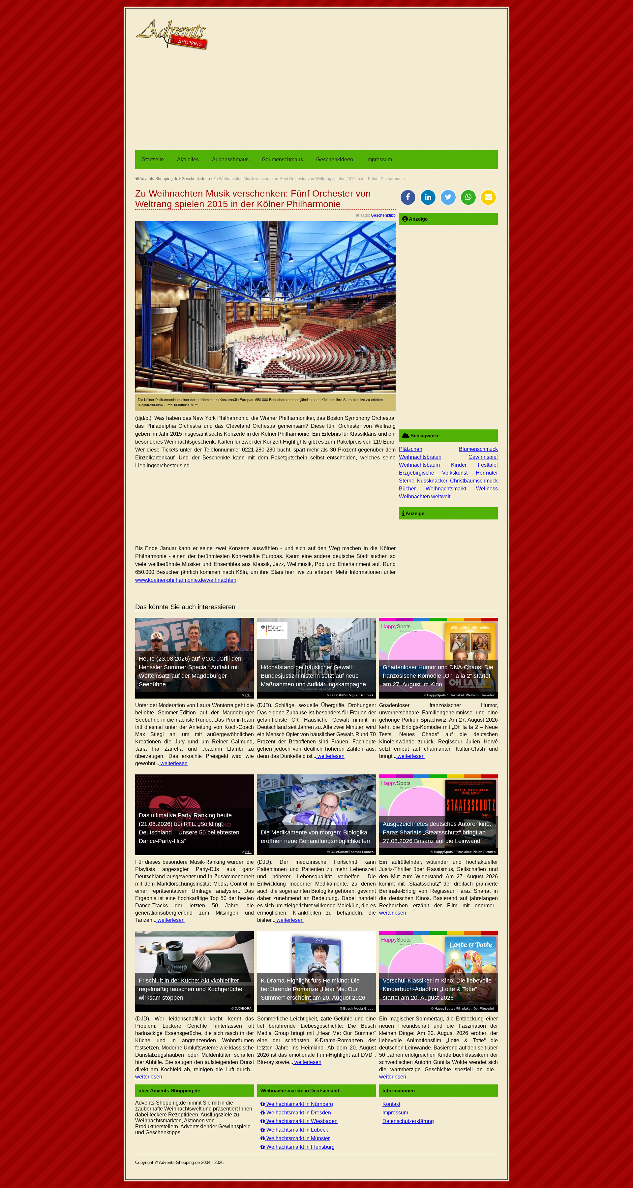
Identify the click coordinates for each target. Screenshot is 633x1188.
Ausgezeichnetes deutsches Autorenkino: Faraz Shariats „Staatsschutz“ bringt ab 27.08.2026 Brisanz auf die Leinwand (437, 832)
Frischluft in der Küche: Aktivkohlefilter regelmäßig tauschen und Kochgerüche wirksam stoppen (190, 989)
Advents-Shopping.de (158, 178)
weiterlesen (173, 763)
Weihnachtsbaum (419, 465)
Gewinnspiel (483, 457)
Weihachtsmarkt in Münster (297, 1138)
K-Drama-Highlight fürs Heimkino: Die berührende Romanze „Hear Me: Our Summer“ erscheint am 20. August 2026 (313, 989)
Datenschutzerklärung (408, 1121)
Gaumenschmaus (282, 159)
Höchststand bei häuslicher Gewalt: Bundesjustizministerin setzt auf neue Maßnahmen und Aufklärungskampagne (313, 676)
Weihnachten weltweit (424, 496)
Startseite (153, 159)
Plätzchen (410, 449)
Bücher (407, 488)
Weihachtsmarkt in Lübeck (296, 1130)
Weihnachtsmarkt (446, 488)
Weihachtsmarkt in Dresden (298, 1112)
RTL (248, 695)
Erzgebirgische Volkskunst (433, 473)
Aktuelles (188, 159)
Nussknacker (432, 481)
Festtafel (488, 465)
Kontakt (391, 1104)
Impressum (379, 159)
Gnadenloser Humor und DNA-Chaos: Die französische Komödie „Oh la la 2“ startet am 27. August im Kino (438, 676)
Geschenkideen (334, 159)
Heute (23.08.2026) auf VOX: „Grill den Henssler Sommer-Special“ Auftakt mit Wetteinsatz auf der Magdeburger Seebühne (190, 671)
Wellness (487, 488)
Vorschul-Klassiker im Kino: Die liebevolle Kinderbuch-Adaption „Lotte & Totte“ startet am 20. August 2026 (437, 989)
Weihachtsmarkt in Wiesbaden (301, 1121)
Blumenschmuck (478, 449)
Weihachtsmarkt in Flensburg (300, 1147)
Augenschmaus (230, 159)
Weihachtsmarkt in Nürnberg (299, 1104)
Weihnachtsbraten (420, 457)
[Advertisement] (316, 100)
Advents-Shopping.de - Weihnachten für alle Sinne (173, 34)
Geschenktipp (383, 215)
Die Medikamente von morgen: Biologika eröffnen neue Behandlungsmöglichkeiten (315, 836)
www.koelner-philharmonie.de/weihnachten (185, 580)
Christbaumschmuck (474, 481)
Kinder (459, 465)
